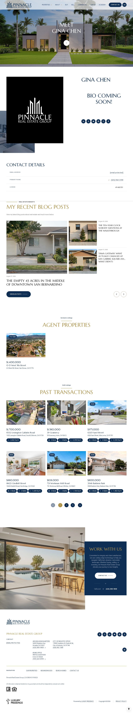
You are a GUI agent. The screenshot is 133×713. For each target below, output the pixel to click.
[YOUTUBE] (93, 121)
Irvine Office (37, 653)
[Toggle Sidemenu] (124, 5)
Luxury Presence (87, 701)
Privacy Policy (121, 701)
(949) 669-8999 (38, 659)
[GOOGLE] (98, 121)
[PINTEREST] (119, 634)
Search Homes (61, 670)
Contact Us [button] (115, 4)
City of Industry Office (61, 641)
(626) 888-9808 (111, 589)
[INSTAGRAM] (103, 121)
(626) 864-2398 (117, 180)
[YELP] (88, 121)
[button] (105, 576)
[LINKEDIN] (83, 121)
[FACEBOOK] (108, 121)
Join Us (92, 5)
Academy (102, 5)
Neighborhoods (46, 670)
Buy (66, 5)
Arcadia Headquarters (41, 641)
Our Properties (31, 670)
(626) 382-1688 (58, 647)
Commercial (82, 5)
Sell (72, 5)
